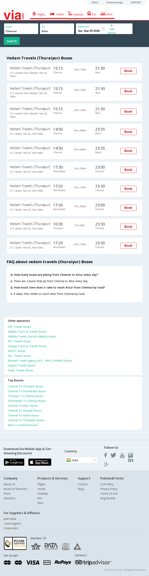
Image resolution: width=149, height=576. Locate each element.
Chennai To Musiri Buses (23, 415)
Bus (39, 498)
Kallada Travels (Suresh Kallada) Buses (32, 336)
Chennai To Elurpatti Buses (25, 410)
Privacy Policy (108, 489)
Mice (40, 503)
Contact (83, 484)
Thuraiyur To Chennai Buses (25, 396)
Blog (81, 489)
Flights (41, 484)
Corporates (11, 528)
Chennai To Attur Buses (23, 405)
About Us (9, 484)
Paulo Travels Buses (20, 370)
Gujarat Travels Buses (22, 365)
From (9, 26)
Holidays (42, 493)
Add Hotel (10, 519)
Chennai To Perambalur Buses (27, 391)
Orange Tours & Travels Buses (27, 346)
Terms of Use (109, 493)
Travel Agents (12, 523)
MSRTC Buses (17, 351)
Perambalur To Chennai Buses (27, 401)
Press (7, 493)
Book (128, 71)
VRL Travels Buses (19, 341)
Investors (9, 498)
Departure (83, 26)
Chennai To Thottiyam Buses (26, 420)
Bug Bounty (107, 498)
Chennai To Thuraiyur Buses (25, 386)
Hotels (41, 489)
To (43, 26)
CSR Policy (106, 484)
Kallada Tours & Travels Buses (27, 331)
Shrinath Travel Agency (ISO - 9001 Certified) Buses (40, 360)
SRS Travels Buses (19, 327)
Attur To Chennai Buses (23, 425)
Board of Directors (15, 489)
